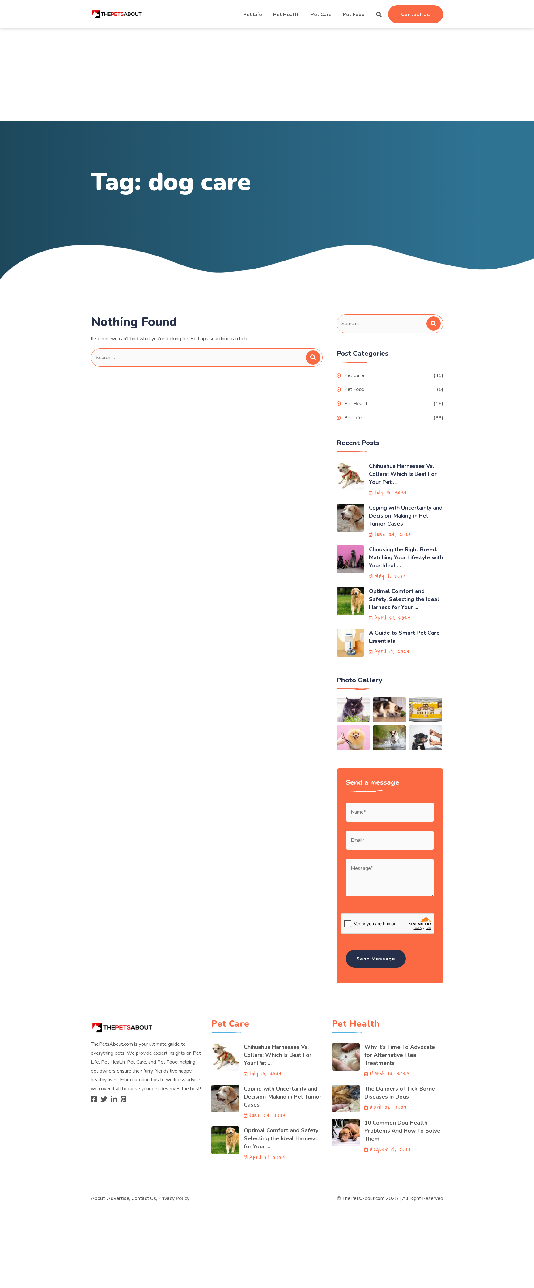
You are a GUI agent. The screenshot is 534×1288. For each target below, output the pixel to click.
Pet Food (354, 14)
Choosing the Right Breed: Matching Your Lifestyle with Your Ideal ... (406, 557)
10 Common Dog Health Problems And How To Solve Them (402, 1130)
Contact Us (415, 14)
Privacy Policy (173, 1198)
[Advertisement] (267, 75)
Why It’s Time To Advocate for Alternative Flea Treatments (399, 1055)
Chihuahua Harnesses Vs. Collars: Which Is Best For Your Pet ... (403, 474)
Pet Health (286, 14)
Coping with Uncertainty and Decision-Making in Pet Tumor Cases (406, 515)
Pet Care (321, 14)
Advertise (118, 1198)
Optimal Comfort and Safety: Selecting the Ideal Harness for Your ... (404, 599)
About (98, 1198)
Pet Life (252, 14)
